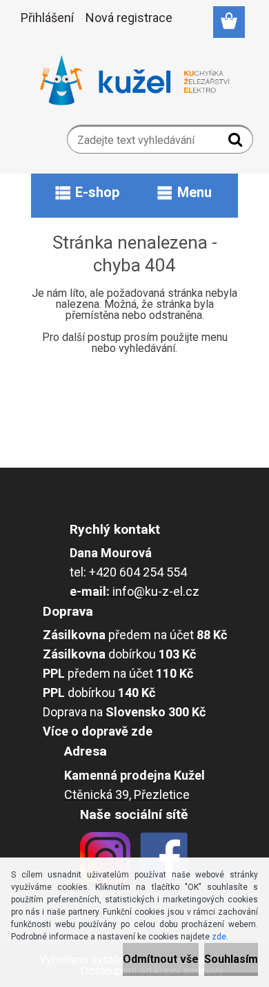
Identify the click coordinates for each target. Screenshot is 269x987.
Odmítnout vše (161, 959)
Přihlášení (47, 17)
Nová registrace (129, 17)
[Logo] (135, 80)
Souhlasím (231, 959)
